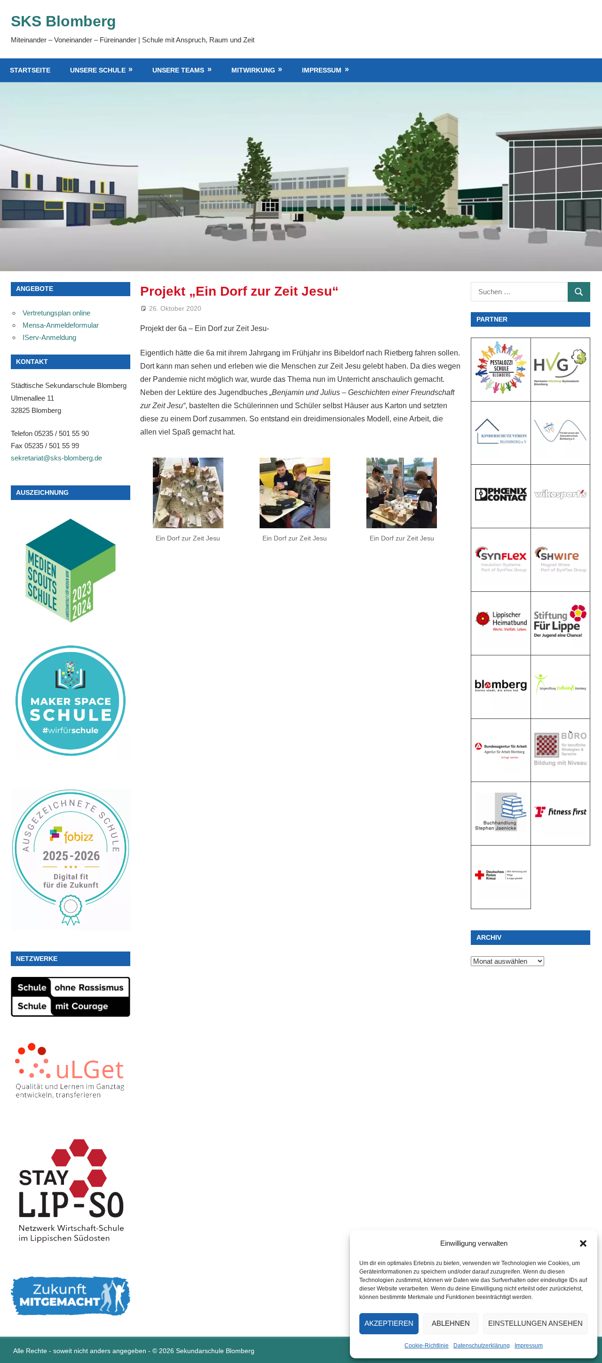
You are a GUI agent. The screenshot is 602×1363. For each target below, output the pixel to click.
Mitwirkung (253, 70)
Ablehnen (451, 1323)
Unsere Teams (178, 70)
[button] (583, 1243)
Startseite (30, 70)
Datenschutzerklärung (481, 1345)
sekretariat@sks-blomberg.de (56, 458)
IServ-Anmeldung (49, 337)
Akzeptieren (388, 1323)
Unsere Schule (98, 70)
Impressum (529, 1345)
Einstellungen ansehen (535, 1323)
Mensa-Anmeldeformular (61, 325)
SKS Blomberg (63, 21)
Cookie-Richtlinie (426, 1345)
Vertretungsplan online (56, 313)
